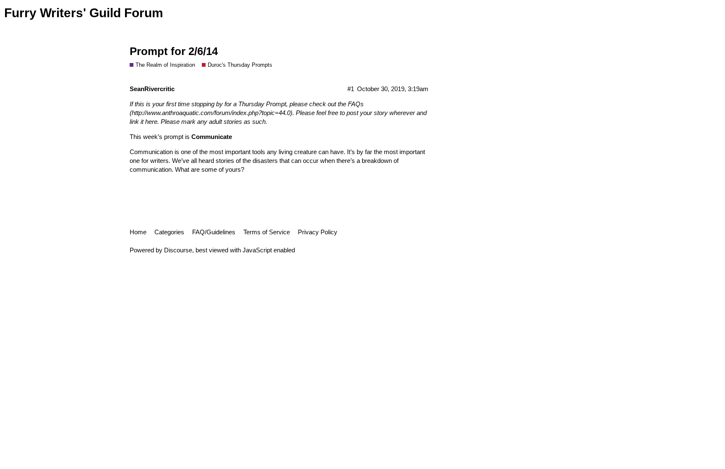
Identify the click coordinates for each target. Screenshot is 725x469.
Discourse (178, 250)
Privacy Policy (317, 232)
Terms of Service (266, 232)
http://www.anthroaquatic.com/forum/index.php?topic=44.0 (211, 112)
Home (138, 232)
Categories (169, 232)
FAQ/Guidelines (213, 232)
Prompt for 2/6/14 (174, 51)
